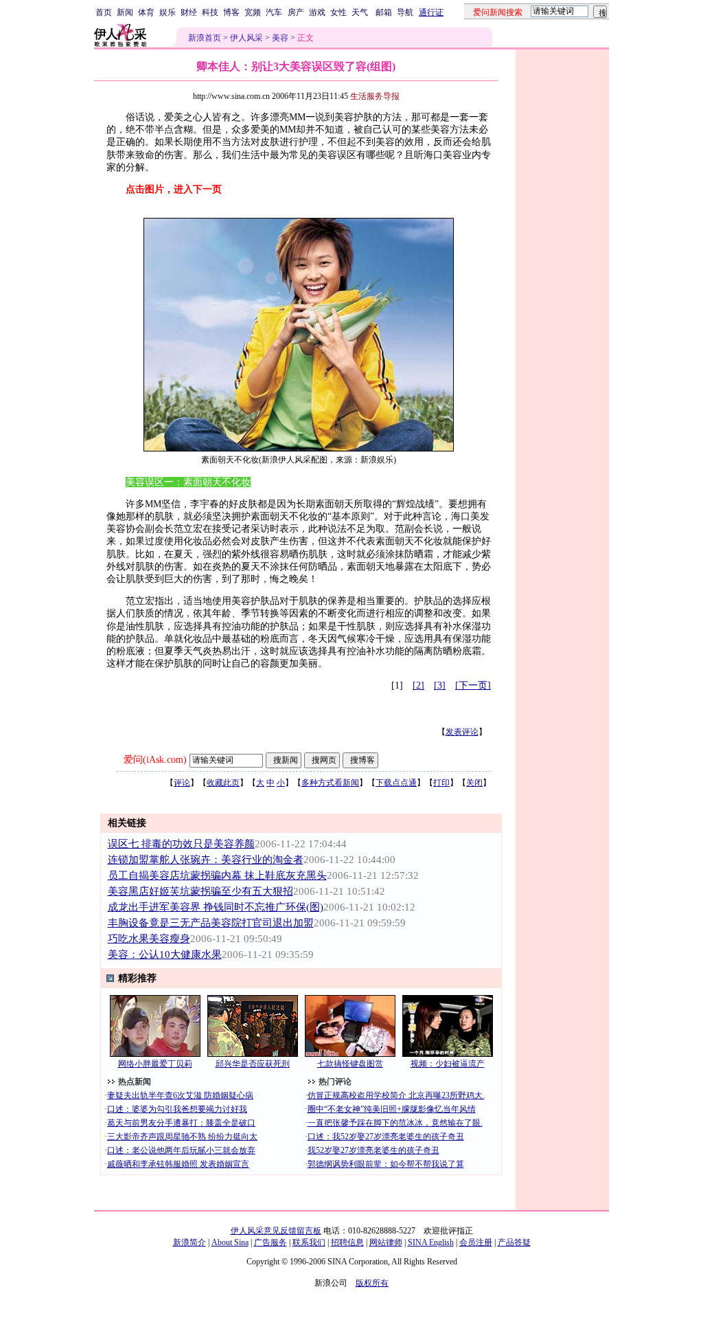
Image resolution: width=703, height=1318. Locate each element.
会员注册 (475, 1242)
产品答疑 (514, 1242)
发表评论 (462, 732)
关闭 (474, 783)
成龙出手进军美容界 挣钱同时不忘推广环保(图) (215, 907)
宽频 (252, 12)
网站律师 (385, 1242)
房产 (296, 12)
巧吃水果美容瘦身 (149, 938)
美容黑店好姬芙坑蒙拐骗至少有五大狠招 (200, 891)
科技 (210, 12)
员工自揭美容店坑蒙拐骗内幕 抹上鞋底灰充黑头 (217, 875)
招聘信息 (347, 1242)
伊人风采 (246, 38)
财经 (189, 12)
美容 (280, 38)
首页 (103, 12)
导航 (405, 12)
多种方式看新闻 (330, 783)
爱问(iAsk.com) (155, 760)
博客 (231, 12)
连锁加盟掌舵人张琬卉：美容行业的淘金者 (205, 859)
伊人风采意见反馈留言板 (276, 1231)
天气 (360, 12)
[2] (418, 685)
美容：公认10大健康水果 (165, 954)
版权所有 (372, 1283)
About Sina (230, 1242)
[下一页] (473, 685)
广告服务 (270, 1242)
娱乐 (167, 12)
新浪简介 (189, 1242)
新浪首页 (204, 38)
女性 (338, 12)
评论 (182, 783)
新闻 (125, 12)
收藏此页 (223, 783)
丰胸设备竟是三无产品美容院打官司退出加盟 (211, 922)
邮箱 (384, 12)
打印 (441, 783)
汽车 (274, 12)
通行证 (431, 12)
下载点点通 (396, 783)
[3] (440, 685)
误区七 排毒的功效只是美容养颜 (181, 843)
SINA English (431, 1242)
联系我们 (308, 1242)
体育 (146, 12)
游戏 (317, 12)
